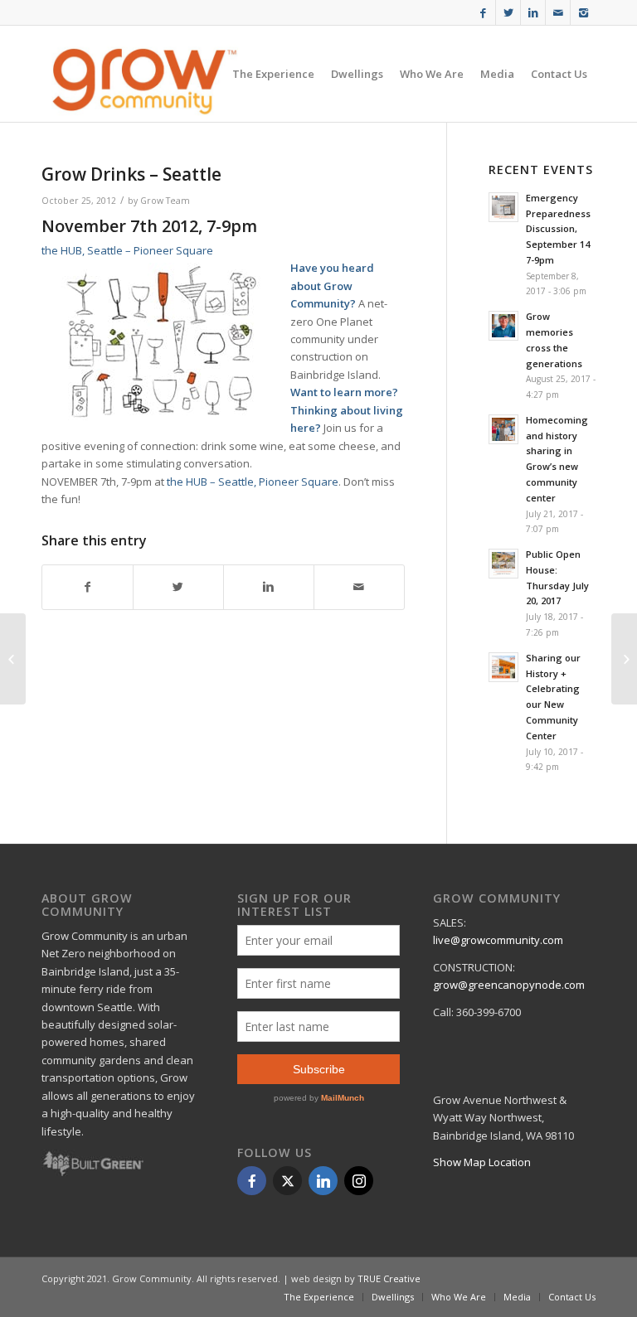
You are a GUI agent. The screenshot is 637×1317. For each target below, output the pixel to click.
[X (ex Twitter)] (287, 1180)
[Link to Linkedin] (533, 12)
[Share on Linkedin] (269, 586)
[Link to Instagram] (583, 12)
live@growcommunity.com (498, 939)
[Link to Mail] (558, 12)
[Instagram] (358, 1180)
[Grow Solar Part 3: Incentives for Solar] (13, 658)
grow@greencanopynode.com (509, 984)
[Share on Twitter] (178, 586)
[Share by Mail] (359, 586)
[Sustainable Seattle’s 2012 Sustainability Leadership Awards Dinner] (624, 658)
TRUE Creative (389, 1278)
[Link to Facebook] (483, 12)
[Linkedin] (323, 1180)
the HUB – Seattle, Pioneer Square (252, 481)
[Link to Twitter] (508, 12)
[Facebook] (251, 1180)
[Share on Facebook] (87, 586)
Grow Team (165, 200)
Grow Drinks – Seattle (131, 174)
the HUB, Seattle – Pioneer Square (127, 250)
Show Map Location (482, 1162)
